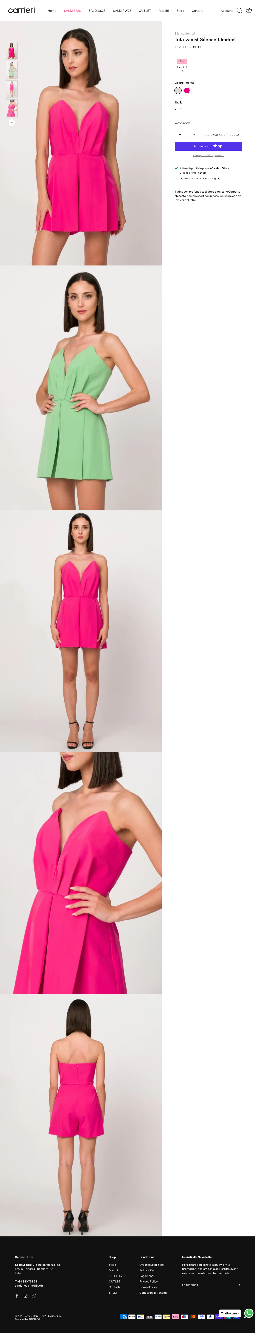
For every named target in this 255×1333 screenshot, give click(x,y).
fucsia (187, 90)
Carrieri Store (31, 1316)
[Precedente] (12, 36)
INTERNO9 (34, 1319)
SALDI (113, 1292)
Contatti (197, 10)
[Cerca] (239, 11)
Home (52, 10)
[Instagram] (25, 1295)
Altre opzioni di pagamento (208, 155)
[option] (12, 51)
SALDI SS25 (97, 10)
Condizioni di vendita (153, 1292)
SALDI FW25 (122, 10)
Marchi (164, 10)
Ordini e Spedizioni (151, 1264)
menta (178, 90)
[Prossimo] (12, 122)
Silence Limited (185, 33)
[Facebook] (17, 1295)
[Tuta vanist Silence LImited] (12, 50)
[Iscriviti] (238, 1285)
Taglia (178, 102)
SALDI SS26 (72, 10)
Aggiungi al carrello (221, 134)
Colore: (184, 82)
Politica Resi (147, 1270)
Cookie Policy (148, 1287)
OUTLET (145, 10)
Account (227, 10)
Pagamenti (146, 1276)
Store (180, 10)
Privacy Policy (148, 1281)
